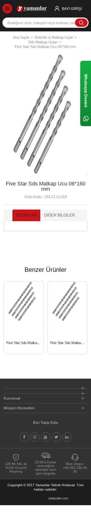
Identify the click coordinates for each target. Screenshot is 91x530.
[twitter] (56, 437)
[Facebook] (24, 437)
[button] (9, 114)
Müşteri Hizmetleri (19, 408)
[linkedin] (67, 437)
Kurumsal (12, 398)
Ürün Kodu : (34, 197)
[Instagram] (35, 437)
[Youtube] (45, 437)
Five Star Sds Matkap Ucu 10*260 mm (68, 343)
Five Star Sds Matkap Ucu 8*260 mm (24, 343)
